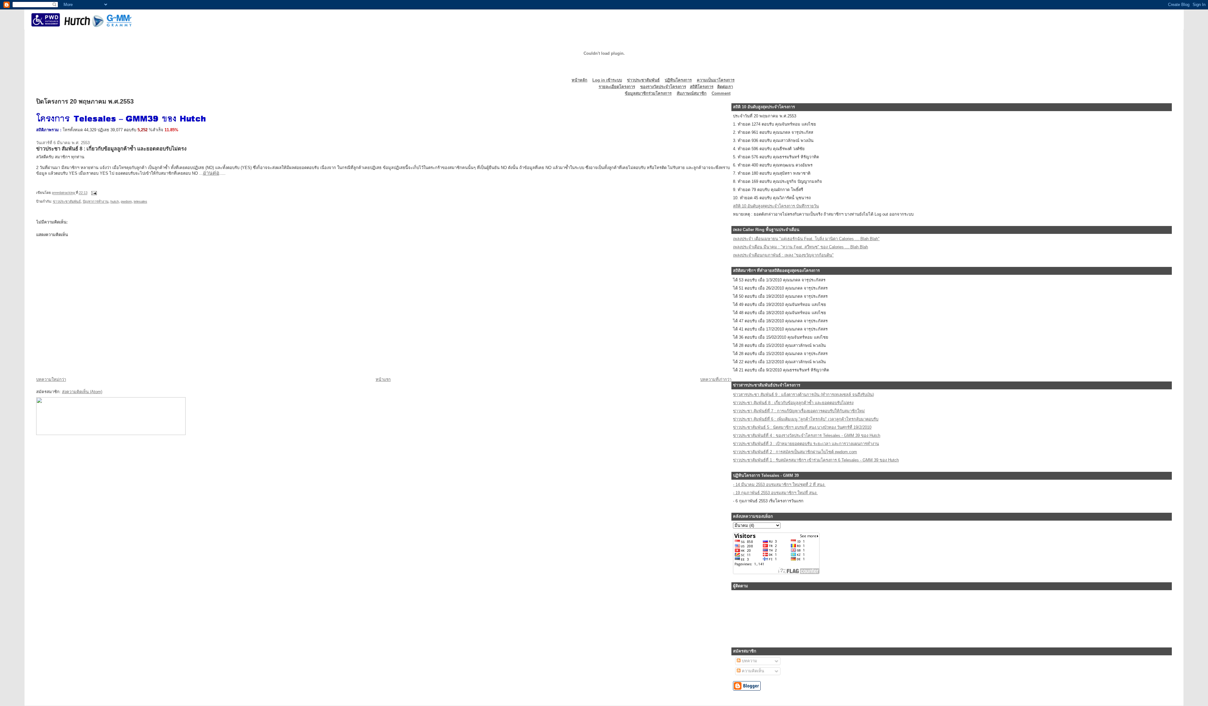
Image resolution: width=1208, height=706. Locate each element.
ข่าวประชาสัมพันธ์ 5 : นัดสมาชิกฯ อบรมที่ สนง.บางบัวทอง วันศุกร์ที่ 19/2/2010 (802, 427)
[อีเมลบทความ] (93, 193)
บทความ (749, 660)
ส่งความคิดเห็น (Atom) (82, 391)
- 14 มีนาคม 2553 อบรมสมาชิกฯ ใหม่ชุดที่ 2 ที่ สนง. (779, 484)
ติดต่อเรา (725, 86)
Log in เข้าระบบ (607, 80)
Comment (721, 93)
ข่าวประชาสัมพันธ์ (643, 80)
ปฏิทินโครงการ (678, 80)
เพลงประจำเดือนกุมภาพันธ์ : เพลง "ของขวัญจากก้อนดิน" (783, 255)
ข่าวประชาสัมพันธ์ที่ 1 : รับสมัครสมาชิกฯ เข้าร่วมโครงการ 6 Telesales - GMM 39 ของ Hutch (816, 460)
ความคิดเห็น (752, 671)
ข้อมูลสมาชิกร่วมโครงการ (648, 93)
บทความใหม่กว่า (51, 379)
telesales (140, 201)
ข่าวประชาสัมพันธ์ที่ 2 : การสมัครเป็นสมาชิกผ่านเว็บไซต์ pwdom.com (795, 451)
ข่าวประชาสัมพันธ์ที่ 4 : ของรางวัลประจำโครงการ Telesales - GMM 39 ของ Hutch (806, 435)
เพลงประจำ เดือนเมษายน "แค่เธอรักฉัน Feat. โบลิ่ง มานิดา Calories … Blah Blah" (806, 238)
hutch (114, 201)
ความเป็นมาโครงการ (716, 80)
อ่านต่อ (211, 173)
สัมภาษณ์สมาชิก (692, 93)
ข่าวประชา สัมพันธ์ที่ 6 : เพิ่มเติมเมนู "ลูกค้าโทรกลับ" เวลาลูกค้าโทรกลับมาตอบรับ (805, 419)
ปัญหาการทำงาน (96, 201)
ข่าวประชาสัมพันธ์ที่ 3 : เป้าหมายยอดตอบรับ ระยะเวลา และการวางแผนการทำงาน (806, 443)
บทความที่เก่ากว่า (715, 379)
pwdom (126, 201)
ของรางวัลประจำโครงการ (663, 86)
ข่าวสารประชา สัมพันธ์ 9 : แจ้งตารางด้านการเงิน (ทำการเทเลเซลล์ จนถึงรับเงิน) (803, 394)
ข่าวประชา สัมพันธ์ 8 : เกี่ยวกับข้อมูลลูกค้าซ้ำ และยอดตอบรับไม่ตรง (111, 148)
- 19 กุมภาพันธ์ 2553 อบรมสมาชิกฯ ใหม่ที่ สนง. (775, 492)
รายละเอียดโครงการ (617, 86)
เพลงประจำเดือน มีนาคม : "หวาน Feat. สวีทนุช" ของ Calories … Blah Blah (800, 247)
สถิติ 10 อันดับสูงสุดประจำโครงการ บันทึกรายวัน (776, 206)
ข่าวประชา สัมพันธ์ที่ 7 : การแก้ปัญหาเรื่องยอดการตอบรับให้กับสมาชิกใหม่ (799, 411)
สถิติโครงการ (701, 86)
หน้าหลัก (579, 80)
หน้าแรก (383, 379)
